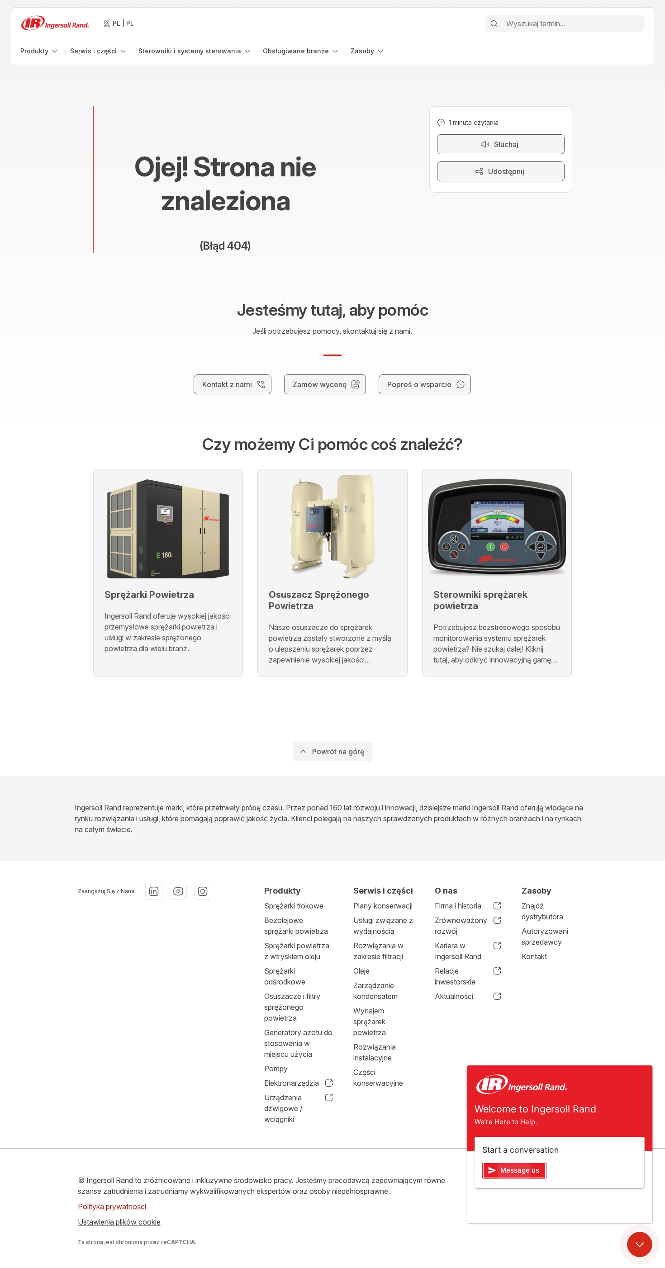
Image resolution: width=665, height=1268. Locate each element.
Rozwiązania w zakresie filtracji (378, 951)
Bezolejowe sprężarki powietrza (296, 926)
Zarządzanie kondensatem (375, 991)
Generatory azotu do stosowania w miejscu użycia (298, 1043)
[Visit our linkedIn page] (153, 891)
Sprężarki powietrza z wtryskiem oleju (296, 951)
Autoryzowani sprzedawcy (545, 936)
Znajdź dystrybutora (542, 911)
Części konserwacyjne (378, 1078)
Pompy (276, 1068)
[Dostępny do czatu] (639, 1244)
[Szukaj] (494, 23)
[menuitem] (39, 51)
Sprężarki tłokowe (293, 905)
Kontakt (534, 956)
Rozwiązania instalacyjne (374, 1052)
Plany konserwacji (383, 905)
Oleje (361, 970)
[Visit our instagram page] (202, 891)
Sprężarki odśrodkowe (284, 976)
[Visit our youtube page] (178, 891)
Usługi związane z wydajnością (383, 926)
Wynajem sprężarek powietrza (369, 1021)
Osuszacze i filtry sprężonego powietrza (292, 1007)
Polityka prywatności (112, 1206)
